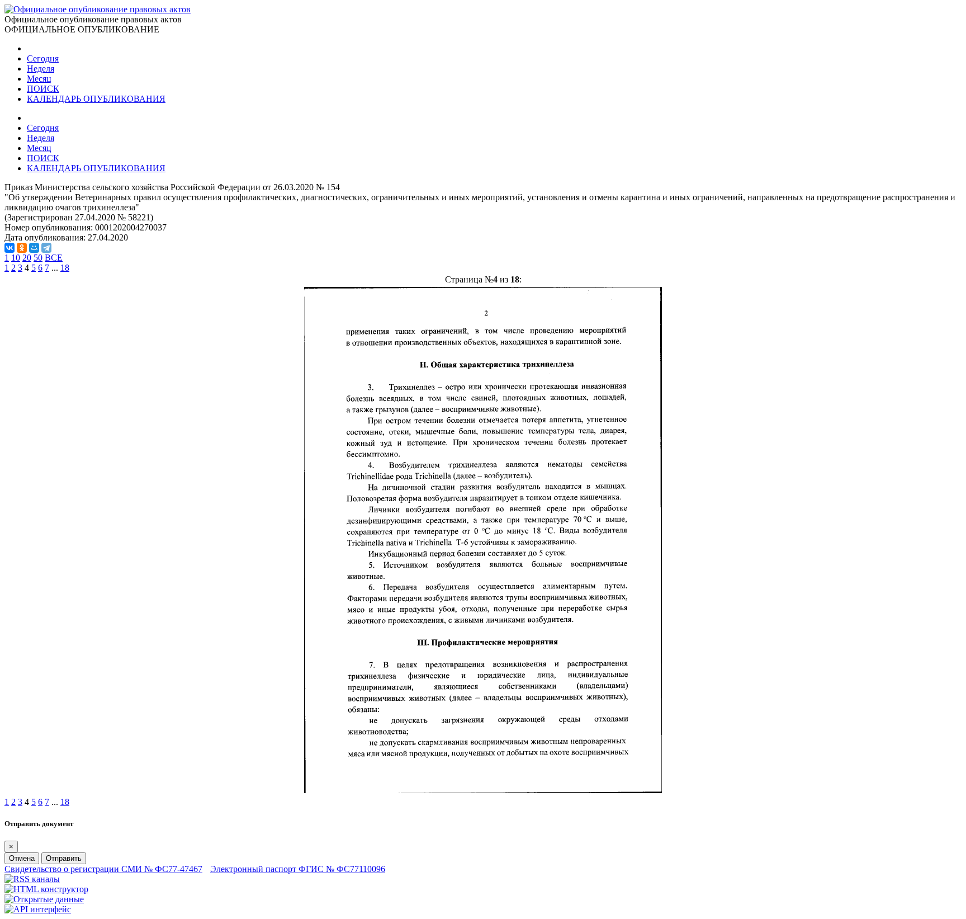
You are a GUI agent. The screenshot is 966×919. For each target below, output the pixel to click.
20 (26, 257)
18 (64, 267)
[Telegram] (46, 248)
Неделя (40, 68)
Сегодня (43, 58)
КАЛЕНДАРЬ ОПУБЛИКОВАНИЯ (96, 98)
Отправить (64, 858)
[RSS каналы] (32, 879)
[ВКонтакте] (9, 248)
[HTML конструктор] (46, 889)
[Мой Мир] (34, 248)
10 (15, 257)
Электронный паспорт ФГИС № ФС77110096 (297, 869)
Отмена (22, 858)
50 (38, 257)
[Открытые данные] (44, 899)
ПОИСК (43, 88)
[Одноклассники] (22, 248)
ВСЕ (54, 257)
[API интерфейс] (37, 909)
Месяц (39, 78)
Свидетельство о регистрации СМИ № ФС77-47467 (103, 869)
